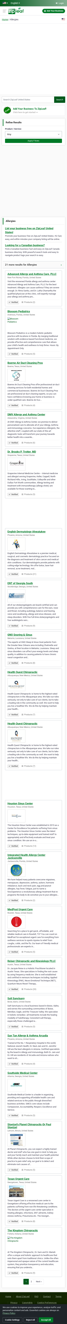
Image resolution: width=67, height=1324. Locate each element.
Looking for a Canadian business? (25, 245)
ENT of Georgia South (20, 583)
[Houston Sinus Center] (33, 815)
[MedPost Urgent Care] (33, 921)
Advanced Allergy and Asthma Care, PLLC (31, 274)
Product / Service (13, 129)
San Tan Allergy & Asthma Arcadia (27, 1035)
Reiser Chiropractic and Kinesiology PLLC (31, 961)
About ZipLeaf (23, 1296)
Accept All (46, 1320)
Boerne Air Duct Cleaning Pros (25, 362)
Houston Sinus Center (20, 803)
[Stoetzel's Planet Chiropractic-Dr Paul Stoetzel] (33, 1139)
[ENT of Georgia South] (33, 595)
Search (59, 99)
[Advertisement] (33, 58)
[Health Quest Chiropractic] (33, 684)
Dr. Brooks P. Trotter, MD (21, 451)
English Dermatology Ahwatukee (26, 531)
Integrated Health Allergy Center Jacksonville (26, 856)
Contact (47, 1296)
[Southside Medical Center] (33, 1085)
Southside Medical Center (22, 1073)
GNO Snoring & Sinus (19, 634)
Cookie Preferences (47, 1302)
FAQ (36, 1296)
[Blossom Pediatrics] (33, 323)
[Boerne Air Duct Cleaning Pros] (33, 375)
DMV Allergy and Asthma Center (26, 414)
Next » (39, 1281)
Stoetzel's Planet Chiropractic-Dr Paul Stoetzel (29, 1126)
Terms (58, 1296)
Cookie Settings (12, 1320)
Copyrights (27, 1302)
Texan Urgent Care (18, 1178)
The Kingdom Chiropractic (22, 1230)
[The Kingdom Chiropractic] (33, 1242)
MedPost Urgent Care (20, 909)
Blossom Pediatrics (18, 311)
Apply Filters (33, 141)
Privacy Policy (9, 1313)
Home (5, 19)
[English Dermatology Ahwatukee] (33, 544)
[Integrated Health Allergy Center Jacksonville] (33, 870)
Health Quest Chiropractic (22, 672)
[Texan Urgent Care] (33, 1191)
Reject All (30, 1320)
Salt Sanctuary (16, 998)
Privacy (14, 1302)
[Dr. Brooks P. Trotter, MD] (33, 464)
